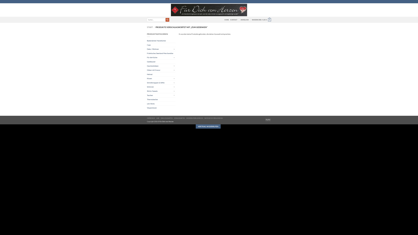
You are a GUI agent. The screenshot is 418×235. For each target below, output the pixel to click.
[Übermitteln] (167, 20)
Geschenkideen (152, 66)
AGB (157, 118)
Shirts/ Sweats (152, 91)
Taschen (150, 95)
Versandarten (179, 118)
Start (150, 27)
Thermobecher (152, 99)
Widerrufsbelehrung (194, 118)
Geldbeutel (151, 62)
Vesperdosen (152, 108)
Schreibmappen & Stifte (155, 83)
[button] (245, 20)
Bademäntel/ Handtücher (156, 41)
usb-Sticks (151, 104)
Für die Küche (152, 57)
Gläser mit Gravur (153, 70)
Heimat (150, 74)
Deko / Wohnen (153, 49)
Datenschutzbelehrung (213, 118)
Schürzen (150, 87)
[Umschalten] (174, 49)
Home (226, 20)
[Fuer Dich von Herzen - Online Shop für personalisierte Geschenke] (209, 10)
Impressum (151, 118)
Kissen (149, 78)
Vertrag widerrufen (208, 126)
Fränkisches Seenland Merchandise (160, 53)
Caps (149, 45)
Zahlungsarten (167, 118)
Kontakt (233, 20)
